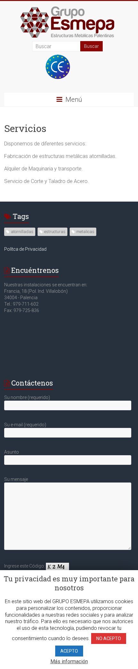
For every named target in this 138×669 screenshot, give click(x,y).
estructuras (54, 231)
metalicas (85, 231)
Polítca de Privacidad (25, 249)
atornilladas (22, 231)
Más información (69, 661)
